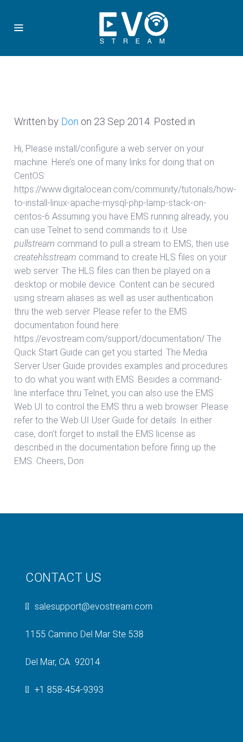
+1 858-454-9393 (68, 689)
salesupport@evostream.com (93, 606)
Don (70, 121)
